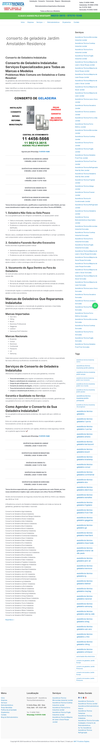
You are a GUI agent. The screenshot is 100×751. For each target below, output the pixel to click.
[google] (84, 697)
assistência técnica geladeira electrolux (85, 488)
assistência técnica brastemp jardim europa (85, 373)
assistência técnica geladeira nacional (84, 597)
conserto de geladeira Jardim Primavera (85, 667)
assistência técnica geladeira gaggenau (85, 519)
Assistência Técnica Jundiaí (87, 704)
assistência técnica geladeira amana (84, 435)
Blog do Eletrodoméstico (9, 717)
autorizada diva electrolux (85, 656)
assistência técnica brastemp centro (85, 361)
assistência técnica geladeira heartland (85, 534)
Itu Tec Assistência (84, 728)
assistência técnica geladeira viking (84, 643)
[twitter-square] (81, 697)
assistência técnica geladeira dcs (84, 481)
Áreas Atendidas (6, 707)
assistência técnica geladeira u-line (84, 635)
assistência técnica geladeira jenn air (84, 559)
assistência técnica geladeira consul (84, 465)
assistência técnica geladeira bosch (84, 450)
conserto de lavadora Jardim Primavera (85, 679)
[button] (43, 22)
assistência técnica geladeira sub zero (84, 628)
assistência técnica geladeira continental (85, 473)
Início (3, 698)
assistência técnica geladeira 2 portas (84, 427)
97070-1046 (74, 15)
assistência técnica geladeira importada (85, 541)
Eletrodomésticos (7, 705)
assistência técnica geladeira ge (84, 526)
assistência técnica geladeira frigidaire (84, 503)
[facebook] (79, 697)
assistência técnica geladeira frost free (85, 511)
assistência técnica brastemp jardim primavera (83, 398)
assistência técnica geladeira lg (84, 574)
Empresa (4, 700)
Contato (3, 715)
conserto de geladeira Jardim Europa (85, 661)
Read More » (9, 620)
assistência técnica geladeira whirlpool (84, 650)
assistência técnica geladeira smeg (84, 620)
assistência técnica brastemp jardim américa (85, 367)
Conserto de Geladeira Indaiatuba (25, 57)
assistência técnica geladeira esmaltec (84, 496)
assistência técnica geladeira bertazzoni (85, 443)
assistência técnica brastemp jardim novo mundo (85, 385)
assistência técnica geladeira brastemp (85, 458)
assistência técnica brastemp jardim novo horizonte (85, 379)
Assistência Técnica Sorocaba (88, 720)
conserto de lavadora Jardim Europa (85, 673)
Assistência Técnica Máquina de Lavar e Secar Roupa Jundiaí (62, 719)
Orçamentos (5, 712)
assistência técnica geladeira (84, 412)
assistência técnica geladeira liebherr (84, 582)
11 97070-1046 (44, 152)
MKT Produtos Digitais (81, 741)
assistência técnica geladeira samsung (84, 605)
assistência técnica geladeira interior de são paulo (85, 550)
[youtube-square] (86, 697)
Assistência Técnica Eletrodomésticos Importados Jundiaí (85, 220)
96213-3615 (58, 15)
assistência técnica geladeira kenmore (84, 567)
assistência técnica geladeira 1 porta (84, 420)
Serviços (4, 703)
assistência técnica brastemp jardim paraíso (85, 391)
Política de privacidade (9, 710)
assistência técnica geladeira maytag (84, 590)
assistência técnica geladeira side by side (85, 612)
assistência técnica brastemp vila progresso (85, 406)
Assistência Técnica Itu (86, 701)
